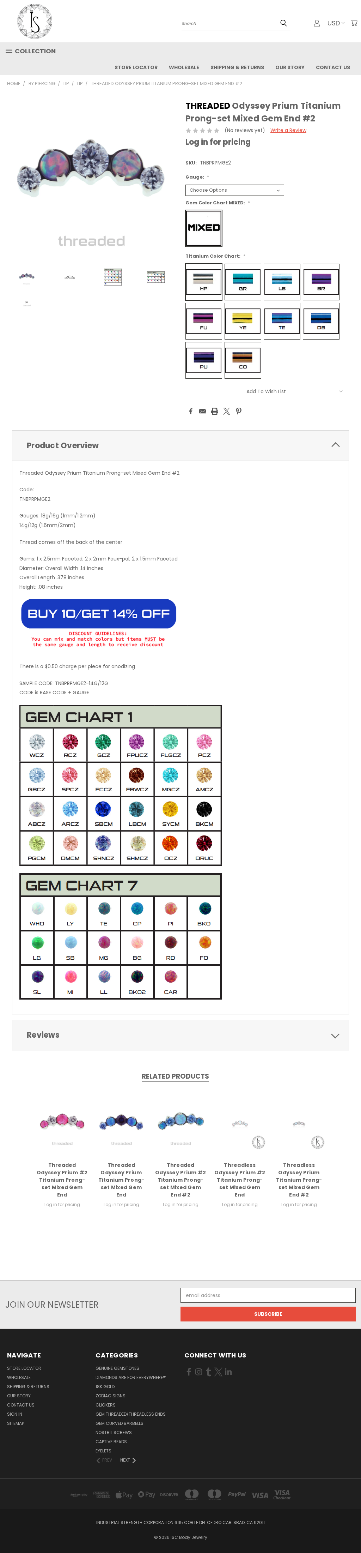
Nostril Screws (114, 1432)
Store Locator (136, 67)
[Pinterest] (238, 411)
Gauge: (197, 177)
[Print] (214, 411)
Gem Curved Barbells (119, 1423)
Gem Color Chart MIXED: (217, 202)
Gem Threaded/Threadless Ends (131, 1414)
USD (334, 23)
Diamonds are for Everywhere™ (131, 1377)
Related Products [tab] (175, 1076)
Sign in (14, 1414)
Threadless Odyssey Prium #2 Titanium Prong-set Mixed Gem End (239, 1180)
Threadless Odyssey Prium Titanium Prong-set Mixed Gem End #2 (299, 1180)
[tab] (180, 445)
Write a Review (288, 130)
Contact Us (333, 67)
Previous (350, 1531)
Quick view (62, 1123)
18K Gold (105, 1387)
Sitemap (15, 1423)
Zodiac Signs (111, 1396)
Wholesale (184, 67)
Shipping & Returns (237, 67)
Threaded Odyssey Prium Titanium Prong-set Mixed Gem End (121, 1180)
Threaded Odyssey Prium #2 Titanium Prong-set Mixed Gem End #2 (180, 1180)
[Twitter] (226, 411)
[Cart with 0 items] (353, 22)
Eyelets (103, 1451)
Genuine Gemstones (117, 1368)
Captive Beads (111, 1442)
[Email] (202, 411)
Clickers (106, 1405)
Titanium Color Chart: (215, 256)
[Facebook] (190, 411)
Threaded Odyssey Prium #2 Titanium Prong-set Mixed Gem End (62, 1180)
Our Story (290, 67)
